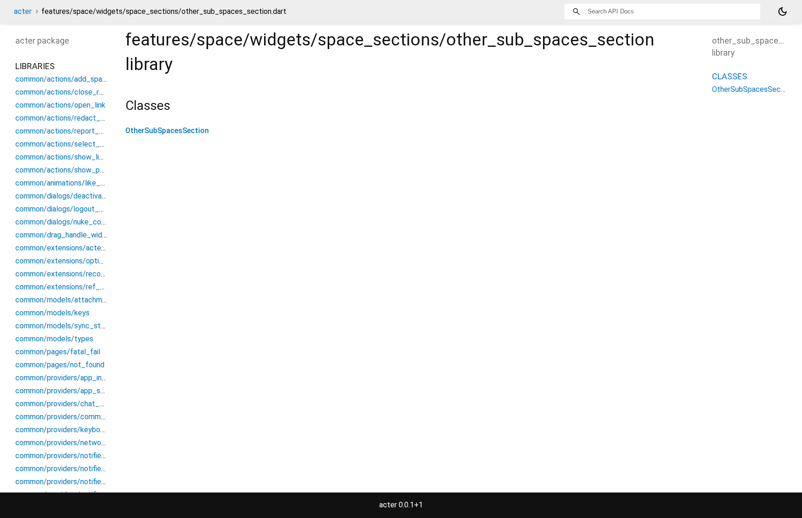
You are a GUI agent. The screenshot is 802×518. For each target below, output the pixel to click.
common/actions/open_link (60, 105)
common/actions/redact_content (71, 118)
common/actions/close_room (64, 92)
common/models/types (54, 338)
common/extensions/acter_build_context (84, 247)
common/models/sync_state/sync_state (84, 325)
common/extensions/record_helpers (75, 273)
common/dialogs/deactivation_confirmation (87, 196)
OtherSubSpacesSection (167, 130)
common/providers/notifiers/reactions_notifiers (93, 481)
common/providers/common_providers (79, 416)
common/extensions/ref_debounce (73, 286)
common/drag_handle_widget (64, 234)
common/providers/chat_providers (72, 403)
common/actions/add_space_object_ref (82, 79)
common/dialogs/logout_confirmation (77, 209)
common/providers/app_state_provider (80, 390)
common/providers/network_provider (76, 442)
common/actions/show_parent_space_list (85, 170)
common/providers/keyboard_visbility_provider (92, 429)
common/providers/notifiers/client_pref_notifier (95, 468)
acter (23, 11)
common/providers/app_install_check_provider (93, 377)
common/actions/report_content (70, 131)
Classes (729, 76)
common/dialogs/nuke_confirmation (74, 221)
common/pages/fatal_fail (57, 351)
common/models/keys (52, 312)
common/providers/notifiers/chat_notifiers (85, 455)
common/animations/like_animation (73, 183)
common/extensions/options (62, 260)
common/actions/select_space (67, 144)
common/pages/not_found (59, 364)
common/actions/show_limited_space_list (85, 157)
